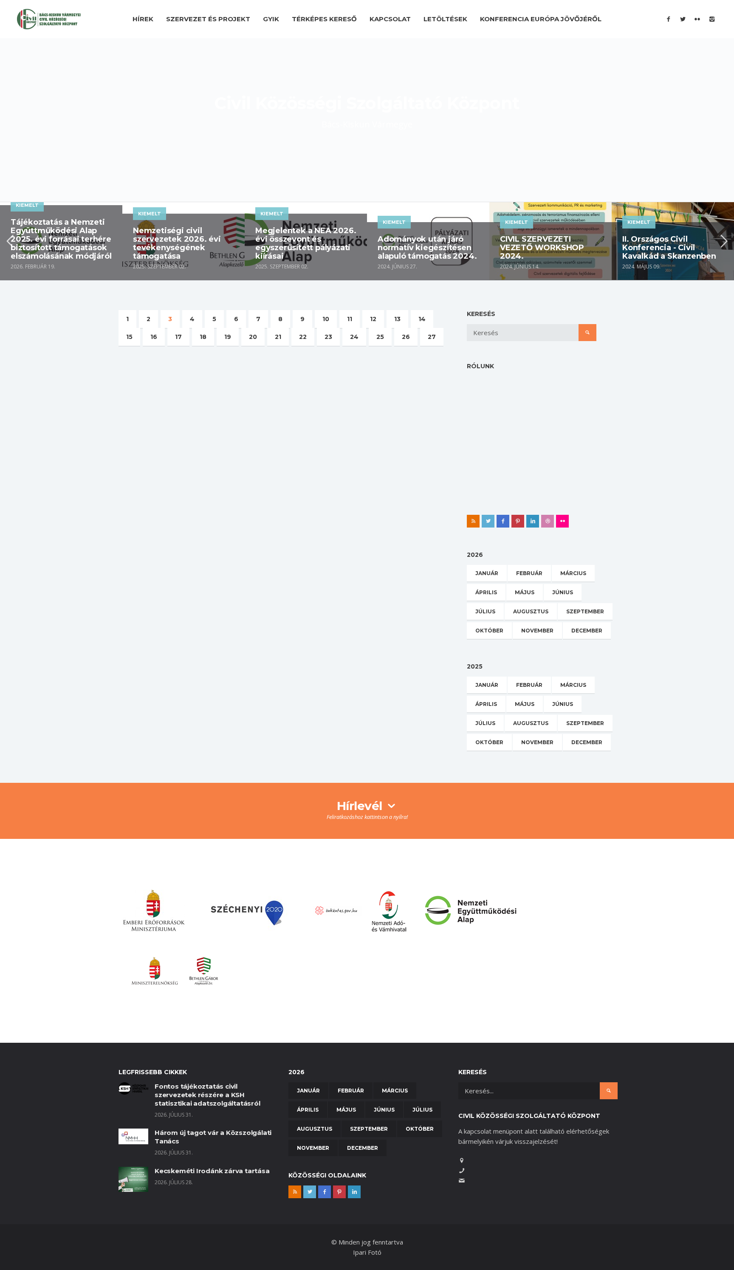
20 (253, 337)
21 (278, 337)
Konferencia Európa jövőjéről (540, 19)
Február (529, 573)
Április (486, 592)
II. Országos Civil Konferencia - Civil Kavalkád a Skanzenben (669, 247)
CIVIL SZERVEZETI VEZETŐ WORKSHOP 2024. (542, 247)
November (537, 630)
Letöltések (445, 19)
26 (406, 337)
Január (486, 573)
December (586, 630)
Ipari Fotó (367, 1252)
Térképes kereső (324, 19)
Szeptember (585, 611)
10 (325, 319)
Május (524, 592)
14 (422, 319)
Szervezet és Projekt (208, 19)
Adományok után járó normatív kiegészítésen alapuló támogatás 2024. (427, 247)
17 (178, 337)
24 (354, 337)
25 (380, 337)
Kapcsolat (390, 19)
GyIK (271, 19)
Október (489, 630)
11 (349, 319)
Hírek (143, 19)
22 (303, 337)
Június (562, 592)
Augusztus (530, 611)
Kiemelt (27, 205)
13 (397, 319)
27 (432, 337)
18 (203, 337)
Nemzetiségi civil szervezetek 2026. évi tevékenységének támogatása (177, 243)
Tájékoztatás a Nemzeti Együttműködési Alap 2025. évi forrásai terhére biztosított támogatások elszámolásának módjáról (61, 239)
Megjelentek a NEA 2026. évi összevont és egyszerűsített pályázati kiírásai (305, 243)
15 (129, 337)
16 (153, 337)
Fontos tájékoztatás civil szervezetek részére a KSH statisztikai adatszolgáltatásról (207, 1094)
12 (373, 319)
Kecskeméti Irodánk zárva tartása (212, 1171)
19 (227, 337)
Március (573, 573)
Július (485, 611)
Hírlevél (361, 806)
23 (328, 337)
